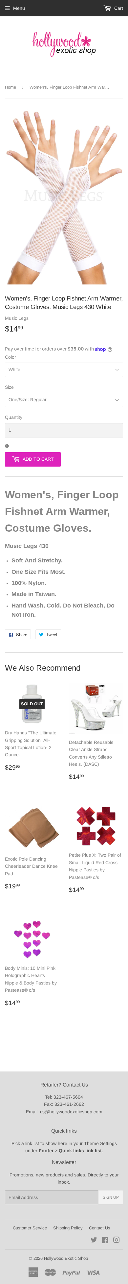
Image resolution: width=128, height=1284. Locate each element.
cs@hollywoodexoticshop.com (71, 1111)
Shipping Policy (68, 1227)
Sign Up (111, 1197)
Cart (118, 8)
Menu (19, 8)
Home (10, 87)
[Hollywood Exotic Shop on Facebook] (105, 1240)
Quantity (13, 417)
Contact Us (99, 1227)
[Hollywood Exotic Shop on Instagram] (116, 1240)
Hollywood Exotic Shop (66, 1258)
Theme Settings (100, 1143)
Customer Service (30, 1227)
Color (10, 357)
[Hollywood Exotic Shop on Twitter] (94, 1240)
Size (9, 387)
